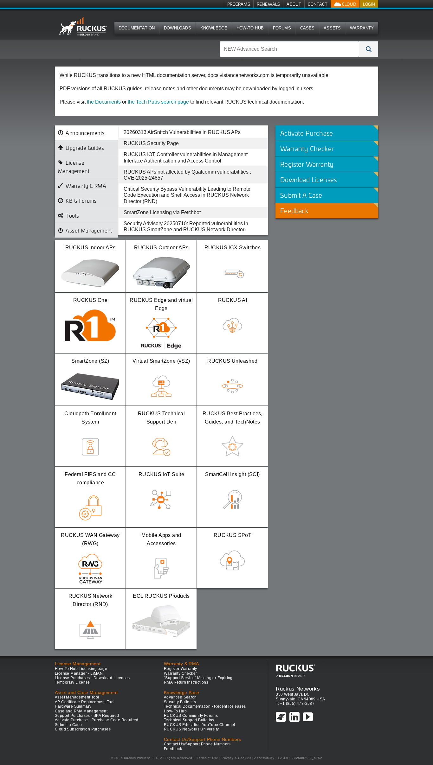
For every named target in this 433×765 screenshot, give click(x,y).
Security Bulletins (180, 702)
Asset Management (89, 230)
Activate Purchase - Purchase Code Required (97, 720)
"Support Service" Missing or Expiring (198, 678)
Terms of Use (207, 758)
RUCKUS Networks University (191, 729)
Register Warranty (180, 668)
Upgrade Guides (85, 147)
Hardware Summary (73, 706)
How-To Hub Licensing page (81, 668)
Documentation (137, 28)
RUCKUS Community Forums (191, 715)
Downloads (177, 28)
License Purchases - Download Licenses (92, 678)
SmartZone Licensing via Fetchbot (162, 212)
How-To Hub (250, 28)
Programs (238, 4)
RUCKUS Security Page (151, 143)
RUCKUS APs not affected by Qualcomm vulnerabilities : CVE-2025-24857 (187, 175)
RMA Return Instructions (186, 682)
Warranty (362, 28)
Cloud (348, 4)
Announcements (85, 132)
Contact (317, 4)
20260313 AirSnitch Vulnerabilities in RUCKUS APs (182, 132)
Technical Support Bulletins (189, 720)
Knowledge (214, 28)
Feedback (173, 749)
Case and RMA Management (81, 711)
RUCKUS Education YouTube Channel (199, 725)
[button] (368, 49)
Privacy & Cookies (236, 758)
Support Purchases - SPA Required (87, 715)
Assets (332, 28)
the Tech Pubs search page (158, 102)
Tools (72, 215)
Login (369, 4)
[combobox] (289, 49)
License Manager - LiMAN (79, 673)
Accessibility (264, 758)
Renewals (268, 4)
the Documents (104, 102)
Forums (282, 28)
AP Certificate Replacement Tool (84, 702)
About (294, 4)
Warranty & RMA (86, 185)
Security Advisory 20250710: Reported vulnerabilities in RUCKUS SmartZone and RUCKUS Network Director (186, 226)
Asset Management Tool (77, 697)
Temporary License (72, 682)
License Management (73, 166)
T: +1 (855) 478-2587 (295, 703)
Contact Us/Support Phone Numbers (197, 744)
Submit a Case (68, 725)
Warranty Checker (180, 673)
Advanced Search (180, 697)
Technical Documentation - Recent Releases (205, 706)
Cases (307, 28)
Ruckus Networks (298, 689)
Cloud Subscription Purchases (83, 729)
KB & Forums (81, 200)
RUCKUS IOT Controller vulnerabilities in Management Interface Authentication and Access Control (186, 157)
